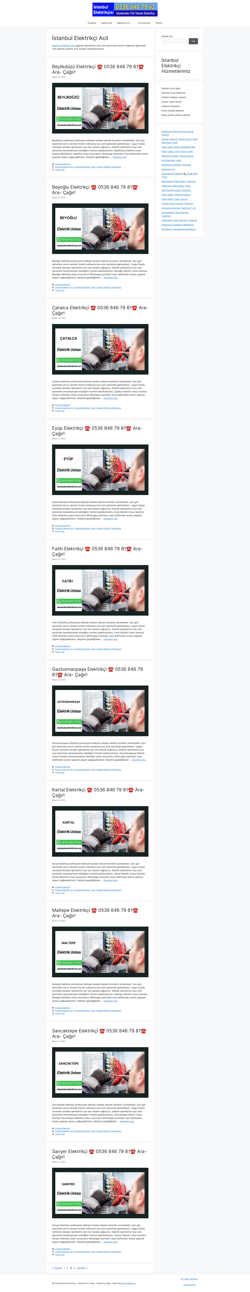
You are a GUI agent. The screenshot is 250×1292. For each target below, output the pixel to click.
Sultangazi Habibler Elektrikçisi (177, 225)
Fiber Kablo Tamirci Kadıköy (176, 194)
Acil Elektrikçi (144, 23)
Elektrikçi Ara (168, 169)
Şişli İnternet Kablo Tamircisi (176, 190)
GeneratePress (129, 1283)
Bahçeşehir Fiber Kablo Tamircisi (178, 181)
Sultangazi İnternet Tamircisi (176, 165)
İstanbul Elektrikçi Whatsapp (108, 167)
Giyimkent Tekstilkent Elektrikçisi (178, 229)
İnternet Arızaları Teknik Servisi (177, 156)
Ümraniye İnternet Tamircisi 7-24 (178, 208)
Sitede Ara (167, 36)
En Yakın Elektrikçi (189, 1279)
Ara (193, 41)
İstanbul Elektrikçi (62, 164)
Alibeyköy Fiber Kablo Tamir (176, 186)
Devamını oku (120, 157)
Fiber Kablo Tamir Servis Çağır (177, 151)
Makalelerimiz (123, 23)
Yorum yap (60, 170)
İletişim (159, 23)
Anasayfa (92, 23)
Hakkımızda (106, 23)
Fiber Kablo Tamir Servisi (174, 199)
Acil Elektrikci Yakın (171, 160)
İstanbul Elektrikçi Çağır (85, 167)
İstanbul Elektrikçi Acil (63, 45)
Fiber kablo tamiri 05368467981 (178, 147)
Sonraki (82, 1268)
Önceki (57, 1268)
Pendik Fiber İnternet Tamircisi (177, 203)
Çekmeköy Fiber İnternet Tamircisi (179, 220)
